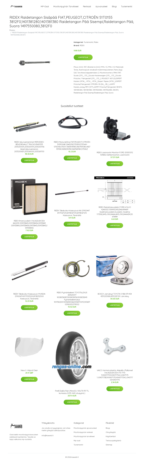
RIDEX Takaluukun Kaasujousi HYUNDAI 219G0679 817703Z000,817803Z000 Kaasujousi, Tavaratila (29, 296)
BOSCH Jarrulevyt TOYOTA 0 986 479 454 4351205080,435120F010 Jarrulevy (115, 295)
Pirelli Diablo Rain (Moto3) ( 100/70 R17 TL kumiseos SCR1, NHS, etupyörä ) (72, 392)
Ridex (96, 42)
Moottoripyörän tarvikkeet (66, 6)
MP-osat (45, 6)
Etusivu (12, 30)
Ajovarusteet (101, 6)
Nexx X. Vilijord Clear (29, 370)
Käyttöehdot (111, 436)
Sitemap (109, 445)
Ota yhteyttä (111, 432)
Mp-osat (77, 440)
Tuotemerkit (126, 6)
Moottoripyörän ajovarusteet (85, 428)
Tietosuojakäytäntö (113, 440)
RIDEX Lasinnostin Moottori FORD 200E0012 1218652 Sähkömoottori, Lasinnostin (115, 153)
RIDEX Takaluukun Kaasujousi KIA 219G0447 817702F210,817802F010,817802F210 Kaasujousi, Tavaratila (72, 212)
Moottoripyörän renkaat (83, 432)
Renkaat (87, 6)
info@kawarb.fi (47, 435)
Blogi (114, 6)
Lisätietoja (83, 57)
